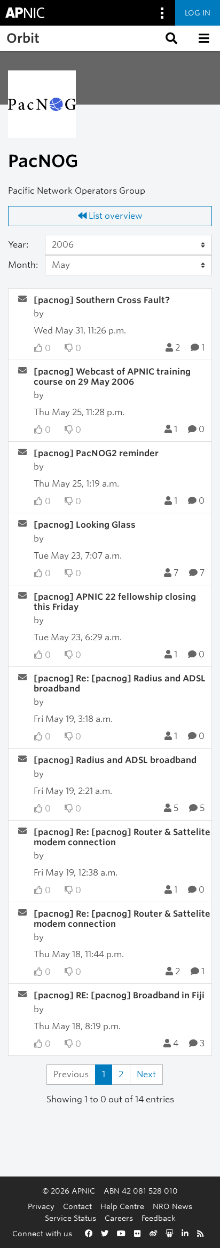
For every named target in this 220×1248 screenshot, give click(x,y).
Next (146, 1074)
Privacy (41, 1206)
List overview (115, 216)
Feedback (159, 1217)
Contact (77, 1206)
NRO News (172, 1206)
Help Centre (122, 1206)
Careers (119, 1217)
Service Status (70, 1217)
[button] (170, 38)
